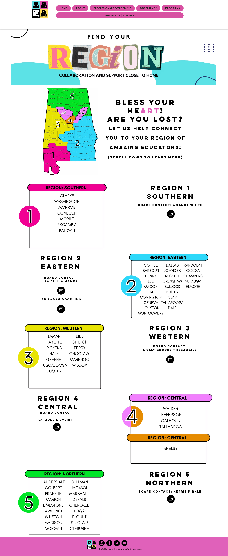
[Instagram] (102, 543)
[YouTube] (124, 543)
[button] (80, 8)
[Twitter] (117, 543)
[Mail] (171, 214)
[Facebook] (109, 543)
